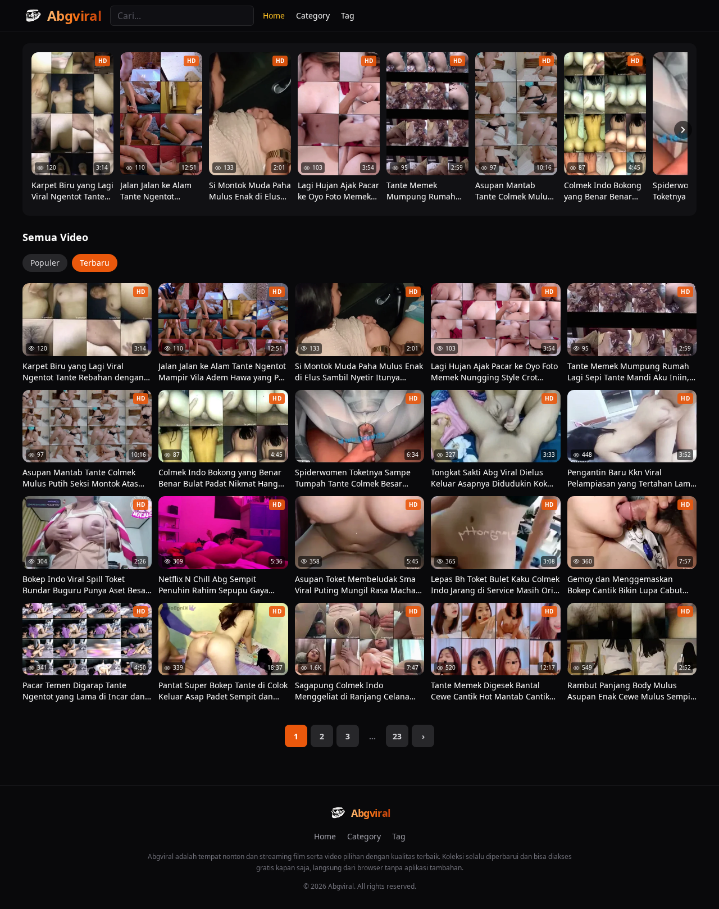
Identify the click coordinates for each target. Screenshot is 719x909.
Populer (45, 262)
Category (313, 15)
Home (274, 15)
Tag (347, 15)
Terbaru (95, 262)
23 (397, 736)
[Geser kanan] (683, 130)
